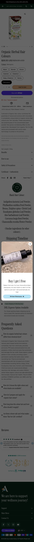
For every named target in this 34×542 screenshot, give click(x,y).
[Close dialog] (30, 244)
